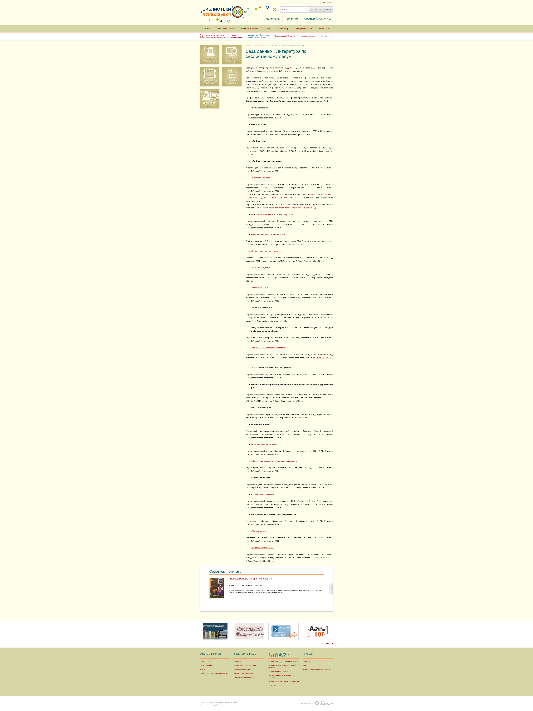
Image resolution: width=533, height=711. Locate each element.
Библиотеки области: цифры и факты (283, 661)
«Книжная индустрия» (261, 268)
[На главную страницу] (221, 12)
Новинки (237, 661)
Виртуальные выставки (243, 677)
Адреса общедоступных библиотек (316, 670)
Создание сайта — (307, 703)
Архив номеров (320, 358)
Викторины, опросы (276, 686)
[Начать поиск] (306, 9)
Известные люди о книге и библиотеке (283, 682)
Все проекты (327, 643)
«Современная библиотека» (264, 444)
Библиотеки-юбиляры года (279, 671)
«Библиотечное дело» (261, 178)
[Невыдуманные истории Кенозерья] (216, 588)
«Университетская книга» (262, 494)
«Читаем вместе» (259, 531)
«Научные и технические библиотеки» (268, 348)
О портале (307, 662)
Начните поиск (206, 661)
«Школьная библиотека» (262, 548)
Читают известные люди (244, 673)
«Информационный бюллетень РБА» (268, 234)
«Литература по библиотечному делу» (275, 68)
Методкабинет (260, 45)
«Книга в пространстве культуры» (266, 251)
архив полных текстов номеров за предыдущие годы (293, 208)
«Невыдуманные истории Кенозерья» (250, 578)
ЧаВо (305, 666)
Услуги (202, 669)
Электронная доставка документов (213, 673)
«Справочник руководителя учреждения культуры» (274, 461)
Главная (248, 45)
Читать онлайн (206, 665)
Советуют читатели (242, 669)
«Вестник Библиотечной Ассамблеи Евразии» (272, 214)
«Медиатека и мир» (260, 288)
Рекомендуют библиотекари (245, 665)
